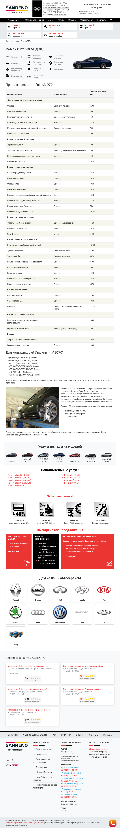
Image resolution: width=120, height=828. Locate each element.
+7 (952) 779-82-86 (69, 770)
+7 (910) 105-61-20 (69, 792)
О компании (13, 20)
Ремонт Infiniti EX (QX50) (18, 475)
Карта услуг (66, 735)
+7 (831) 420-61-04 (57, 12)
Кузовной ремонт (44, 772)
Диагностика (41, 767)
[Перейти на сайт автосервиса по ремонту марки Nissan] (38, 592)
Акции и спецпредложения (35, 735)
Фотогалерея (86, 20)
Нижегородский (49, 7)
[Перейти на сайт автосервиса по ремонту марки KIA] (104, 592)
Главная (9, 41)
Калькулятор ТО (43, 754)
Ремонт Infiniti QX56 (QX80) (19, 480)
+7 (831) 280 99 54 (58, 5)
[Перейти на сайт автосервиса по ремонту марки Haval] (82, 614)
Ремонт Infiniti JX (71, 483)
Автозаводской (49, 10)
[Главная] (17, 8)
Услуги (61, 20)
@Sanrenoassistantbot (98, 749)
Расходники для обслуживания (41, 760)
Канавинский (48, 3)
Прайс (53, 735)
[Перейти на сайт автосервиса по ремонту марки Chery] (104, 614)
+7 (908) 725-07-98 (69, 775)
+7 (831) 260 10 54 (62, 10)
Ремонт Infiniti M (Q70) (22, 41)
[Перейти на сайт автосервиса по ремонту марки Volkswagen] (60, 614)
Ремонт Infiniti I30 (72, 478)
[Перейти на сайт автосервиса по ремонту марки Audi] (38, 614)
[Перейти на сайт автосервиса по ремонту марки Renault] (16, 592)
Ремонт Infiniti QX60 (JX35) (19, 483)
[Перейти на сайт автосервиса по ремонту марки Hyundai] (82, 592)
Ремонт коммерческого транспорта (45, 786)
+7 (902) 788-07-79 (69, 781)
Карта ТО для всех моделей (42, 778)
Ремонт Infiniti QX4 (16, 485)
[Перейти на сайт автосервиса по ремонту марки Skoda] (16, 614)
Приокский (47, 5)
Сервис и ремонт (43, 749)
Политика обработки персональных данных (22, 823)
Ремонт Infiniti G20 (72, 480)
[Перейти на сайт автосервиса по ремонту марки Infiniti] (60, 592)
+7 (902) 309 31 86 (69, 797)
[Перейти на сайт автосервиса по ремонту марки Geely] (16, 637)
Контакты (101, 20)
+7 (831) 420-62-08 (59, 14)
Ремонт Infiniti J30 (72, 475)
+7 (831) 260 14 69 (62, 7)
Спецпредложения (34, 20)
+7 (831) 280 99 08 (60, 3)
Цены (51, 20)
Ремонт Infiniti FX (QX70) (18, 478)
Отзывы (72, 20)
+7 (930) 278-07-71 (69, 786)
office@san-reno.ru (67, 811)
